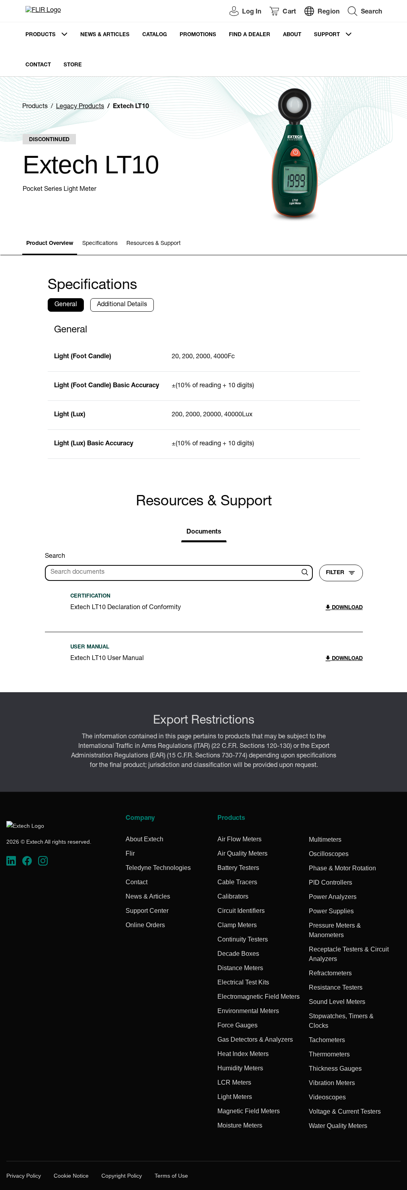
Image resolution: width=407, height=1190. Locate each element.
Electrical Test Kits (243, 982)
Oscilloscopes (329, 853)
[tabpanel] (204, 388)
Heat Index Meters (243, 1053)
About (292, 35)
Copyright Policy (121, 1176)
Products (40, 35)
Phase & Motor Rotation (342, 868)
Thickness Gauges (335, 1068)
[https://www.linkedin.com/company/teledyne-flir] (11, 861)
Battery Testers (238, 867)
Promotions (198, 35)
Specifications (100, 244)
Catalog (154, 35)
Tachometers (327, 1040)
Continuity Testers (242, 939)
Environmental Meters (248, 1011)
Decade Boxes (238, 953)
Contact (38, 65)
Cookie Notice (71, 1176)
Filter (335, 573)
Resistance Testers (335, 987)
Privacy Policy (23, 1176)
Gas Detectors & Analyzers (255, 1039)
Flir (130, 853)
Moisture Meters (239, 1125)
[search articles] (306, 573)
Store (73, 65)
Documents (203, 532)
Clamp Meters (237, 925)
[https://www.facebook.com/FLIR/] (27, 861)
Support (327, 35)
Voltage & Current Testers (345, 1111)
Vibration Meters (332, 1082)
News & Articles (105, 35)
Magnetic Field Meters (248, 1111)
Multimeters (325, 839)
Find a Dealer (249, 35)
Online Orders (145, 925)
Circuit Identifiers (241, 910)
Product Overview (49, 244)
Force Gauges (237, 1025)
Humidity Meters (240, 1068)
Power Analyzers (333, 896)
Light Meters (234, 1096)
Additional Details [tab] (122, 305)
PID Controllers (330, 882)
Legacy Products (80, 107)
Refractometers (330, 973)
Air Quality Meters (242, 853)
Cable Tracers (237, 882)
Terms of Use (171, 1176)
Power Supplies (331, 911)
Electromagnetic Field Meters (258, 996)
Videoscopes (327, 1097)
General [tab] (65, 305)
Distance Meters (240, 968)
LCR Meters (234, 1082)
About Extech (144, 839)
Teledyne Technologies (158, 867)
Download (346, 608)
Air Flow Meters (239, 839)
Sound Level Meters (337, 1001)
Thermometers (329, 1054)
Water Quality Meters (338, 1125)
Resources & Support (153, 244)
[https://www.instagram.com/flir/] (43, 861)
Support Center (147, 910)
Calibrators (232, 896)
